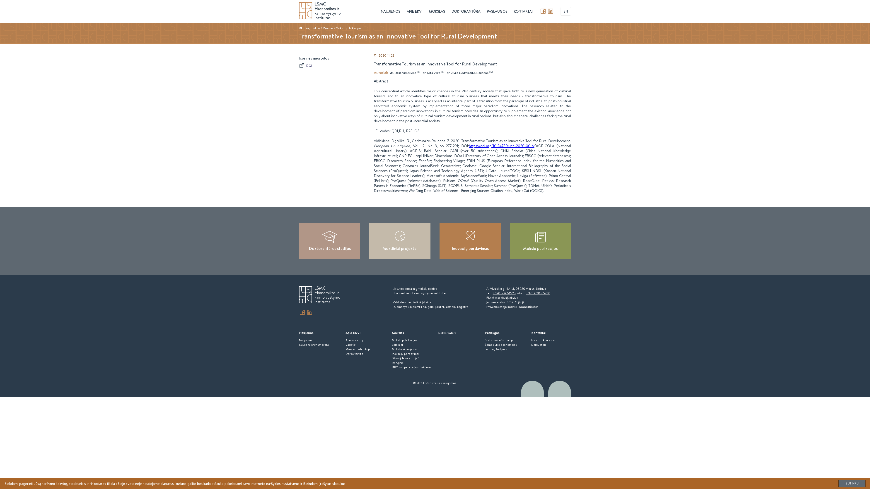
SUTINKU (852, 483)
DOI (309, 65)
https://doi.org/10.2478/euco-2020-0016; (502, 145)
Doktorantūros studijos (330, 248)
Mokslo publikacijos (348, 28)
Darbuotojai (539, 345)
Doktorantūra (466, 11)
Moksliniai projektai (399, 248)
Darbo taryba (354, 354)
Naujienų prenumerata (314, 345)
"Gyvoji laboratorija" (405, 358)
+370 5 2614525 (504, 293)
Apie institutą (354, 340)
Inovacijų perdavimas (470, 248)
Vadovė (351, 345)
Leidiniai (397, 345)
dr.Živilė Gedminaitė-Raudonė (468, 73)
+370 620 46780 (538, 293)
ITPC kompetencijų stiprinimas (412, 367)
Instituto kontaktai (543, 340)
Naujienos (305, 340)
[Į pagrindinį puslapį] (319, 295)
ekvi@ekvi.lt (509, 297)
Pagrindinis (313, 28)
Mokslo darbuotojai (358, 349)
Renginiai (398, 363)
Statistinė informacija (499, 340)
